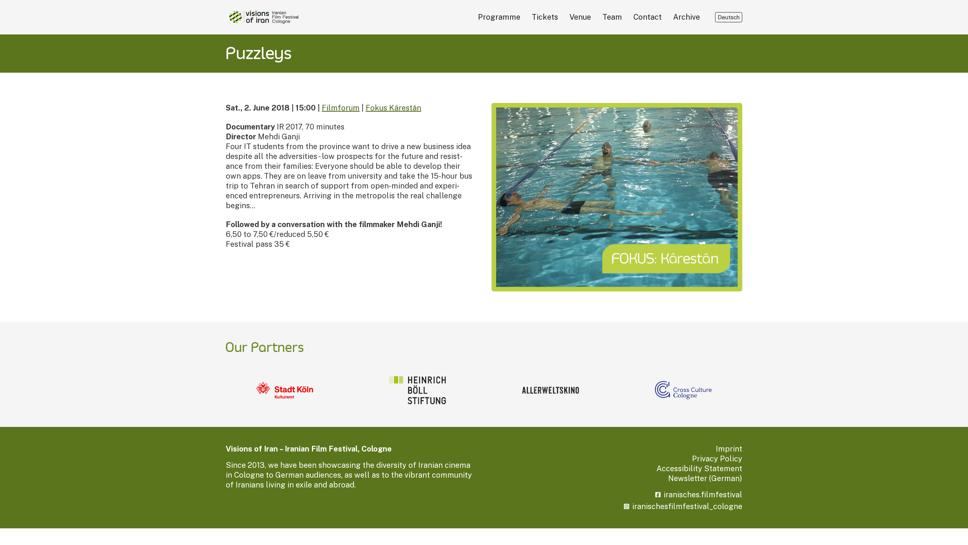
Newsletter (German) (705, 478)
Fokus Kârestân (393, 107)
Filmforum (341, 107)
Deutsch (729, 17)
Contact (647, 17)
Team (612, 17)
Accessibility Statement (699, 468)
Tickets (545, 17)
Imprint (729, 448)
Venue (580, 17)
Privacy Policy (717, 458)
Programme (499, 17)
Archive (686, 17)
